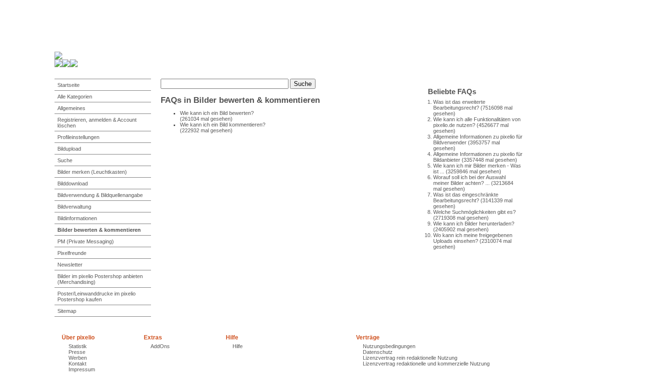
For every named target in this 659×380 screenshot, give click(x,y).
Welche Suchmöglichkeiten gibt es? (474, 212)
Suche (64, 160)
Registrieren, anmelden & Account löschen (97, 122)
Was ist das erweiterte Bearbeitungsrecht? (459, 105)
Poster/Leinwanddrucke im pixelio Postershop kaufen (96, 296)
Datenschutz (378, 352)
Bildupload (69, 149)
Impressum (82, 369)
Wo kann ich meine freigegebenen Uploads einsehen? (472, 238)
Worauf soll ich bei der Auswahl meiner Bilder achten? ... (469, 180)
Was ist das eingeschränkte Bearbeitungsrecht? (465, 197)
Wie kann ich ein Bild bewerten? (217, 113)
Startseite (68, 85)
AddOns (160, 346)
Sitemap (66, 311)
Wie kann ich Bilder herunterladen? (473, 223)
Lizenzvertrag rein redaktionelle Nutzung (410, 358)
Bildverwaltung (74, 207)
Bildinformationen (77, 218)
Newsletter (69, 264)
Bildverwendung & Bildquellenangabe (100, 195)
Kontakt (77, 363)
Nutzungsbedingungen (389, 346)
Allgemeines (71, 108)
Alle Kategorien (74, 96)
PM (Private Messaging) (85, 241)
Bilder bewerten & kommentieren (99, 230)
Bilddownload (72, 183)
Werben (78, 358)
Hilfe (238, 346)
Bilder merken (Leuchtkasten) (92, 172)
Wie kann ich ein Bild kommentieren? (222, 124)
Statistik (78, 346)
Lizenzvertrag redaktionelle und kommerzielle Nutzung (426, 363)
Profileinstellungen (78, 137)
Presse (77, 352)
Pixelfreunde (71, 253)
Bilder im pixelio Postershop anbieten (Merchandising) (100, 279)
